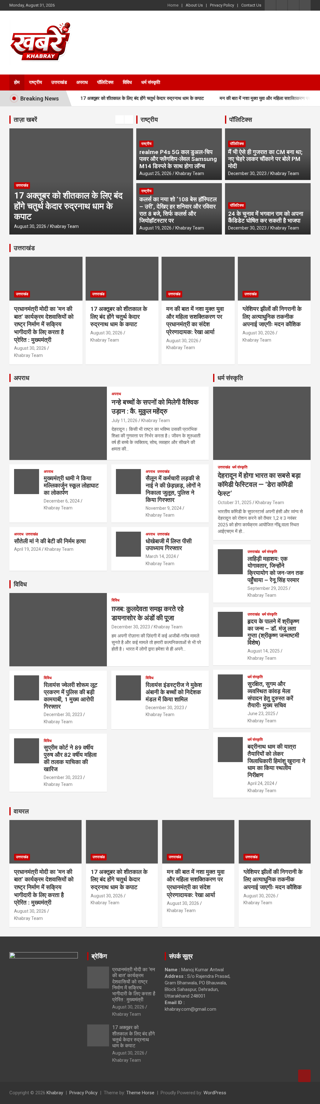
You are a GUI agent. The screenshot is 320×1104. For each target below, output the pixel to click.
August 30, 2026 (30, 226)
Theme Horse (140, 1093)
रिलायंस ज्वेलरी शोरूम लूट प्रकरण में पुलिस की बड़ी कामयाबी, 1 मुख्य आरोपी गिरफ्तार (71, 695)
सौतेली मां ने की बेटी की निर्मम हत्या (50, 541)
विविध (127, 82)
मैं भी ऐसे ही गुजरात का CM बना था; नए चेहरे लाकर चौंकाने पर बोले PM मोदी (265, 159)
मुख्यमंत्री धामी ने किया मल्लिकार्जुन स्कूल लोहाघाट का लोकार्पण (71, 485)
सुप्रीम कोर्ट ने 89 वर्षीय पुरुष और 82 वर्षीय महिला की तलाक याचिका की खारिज (70, 758)
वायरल (21, 811)
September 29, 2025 (268, 588)
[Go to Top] (304, 1076)
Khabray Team (64, 226)
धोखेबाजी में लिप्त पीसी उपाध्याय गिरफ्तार (169, 545)
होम (17, 82)
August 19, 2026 (155, 227)
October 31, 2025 (235, 502)
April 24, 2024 (261, 783)
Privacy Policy (222, 5)
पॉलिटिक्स (105, 82)
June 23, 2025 (261, 713)
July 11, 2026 (125, 420)
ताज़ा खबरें (25, 119)
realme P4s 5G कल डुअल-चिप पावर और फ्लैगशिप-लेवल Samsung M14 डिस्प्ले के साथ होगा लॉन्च (178, 159)
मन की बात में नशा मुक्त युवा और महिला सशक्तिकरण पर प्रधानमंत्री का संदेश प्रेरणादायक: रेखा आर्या (195, 320)
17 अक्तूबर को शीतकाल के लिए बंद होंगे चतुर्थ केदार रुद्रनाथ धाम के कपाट (128, 98)
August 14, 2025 (264, 650)
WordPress (214, 1093)
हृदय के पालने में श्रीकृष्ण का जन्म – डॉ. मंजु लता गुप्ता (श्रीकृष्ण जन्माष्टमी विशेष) (273, 632)
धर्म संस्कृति (150, 82)
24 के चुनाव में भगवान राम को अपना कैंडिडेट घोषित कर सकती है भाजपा (265, 217)
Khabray (55, 1093)
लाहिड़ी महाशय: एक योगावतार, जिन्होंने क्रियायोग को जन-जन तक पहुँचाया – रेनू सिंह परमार (275, 569)
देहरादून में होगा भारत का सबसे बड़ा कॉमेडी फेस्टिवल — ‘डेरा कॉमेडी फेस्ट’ (259, 484)
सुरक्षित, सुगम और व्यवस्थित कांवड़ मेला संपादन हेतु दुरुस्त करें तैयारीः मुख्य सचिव (270, 694)
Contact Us (251, 5)
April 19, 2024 (27, 549)
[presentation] (119, 119)
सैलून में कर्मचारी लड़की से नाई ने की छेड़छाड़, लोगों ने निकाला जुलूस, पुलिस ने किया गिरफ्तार (173, 489)
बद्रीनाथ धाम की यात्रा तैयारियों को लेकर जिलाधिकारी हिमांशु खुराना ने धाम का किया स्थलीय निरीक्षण (276, 761)
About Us (194, 5)
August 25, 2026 (155, 173)
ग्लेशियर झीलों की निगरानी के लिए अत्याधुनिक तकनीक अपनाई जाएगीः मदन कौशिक (272, 316)
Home (173, 5)
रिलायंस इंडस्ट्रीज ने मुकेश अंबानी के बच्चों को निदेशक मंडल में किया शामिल (174, 692)
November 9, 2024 (164, 508)
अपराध (82, 82)
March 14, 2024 (161, 556)
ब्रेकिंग (99, 956)
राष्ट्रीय (35, 82)
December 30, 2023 (247, 173)
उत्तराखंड (59, 82)
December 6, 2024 (62, 500)
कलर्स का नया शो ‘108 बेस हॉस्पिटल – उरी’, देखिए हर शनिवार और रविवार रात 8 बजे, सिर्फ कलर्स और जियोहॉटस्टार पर (178, 210)
